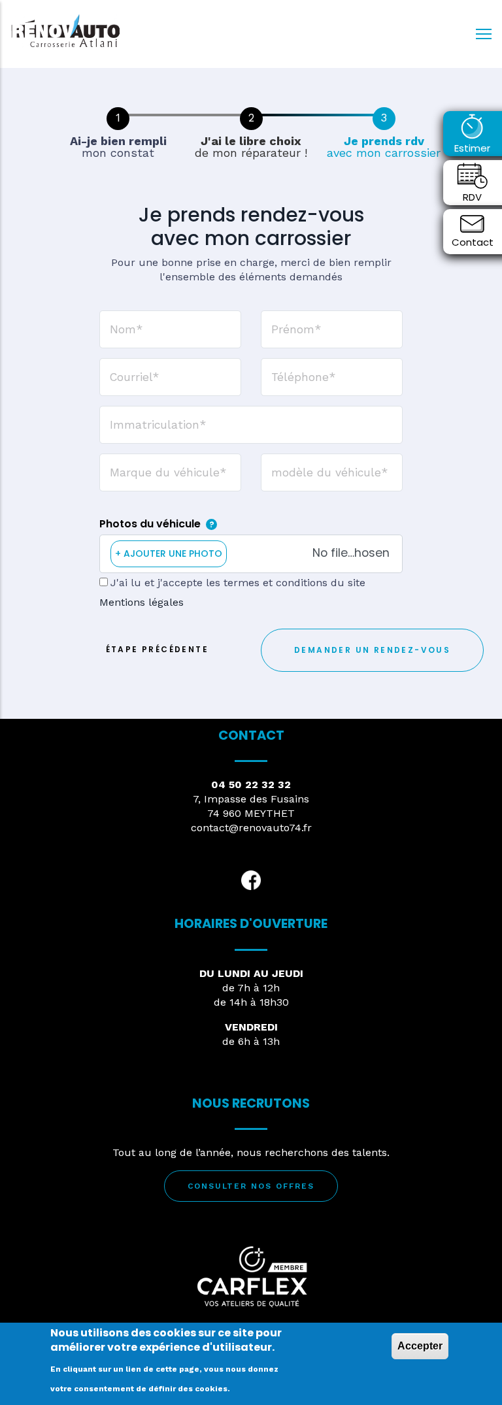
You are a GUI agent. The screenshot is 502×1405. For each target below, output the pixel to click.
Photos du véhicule (150, 523)
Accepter (420, 1345)
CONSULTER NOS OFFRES (251, 1186)
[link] (118, 118)
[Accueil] (65, 30)
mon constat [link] (118, 147)
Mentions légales (141, 602)
